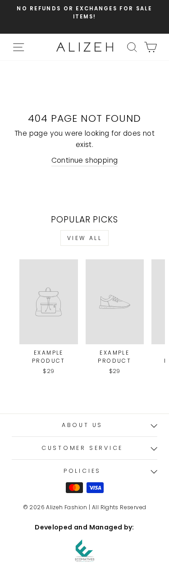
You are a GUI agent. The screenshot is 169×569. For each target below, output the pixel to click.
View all (84, 238)
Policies (82, 471)
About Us (82, 425)
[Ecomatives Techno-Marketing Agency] (84, 550)
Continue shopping (84, 160)
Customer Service (82, 448)
